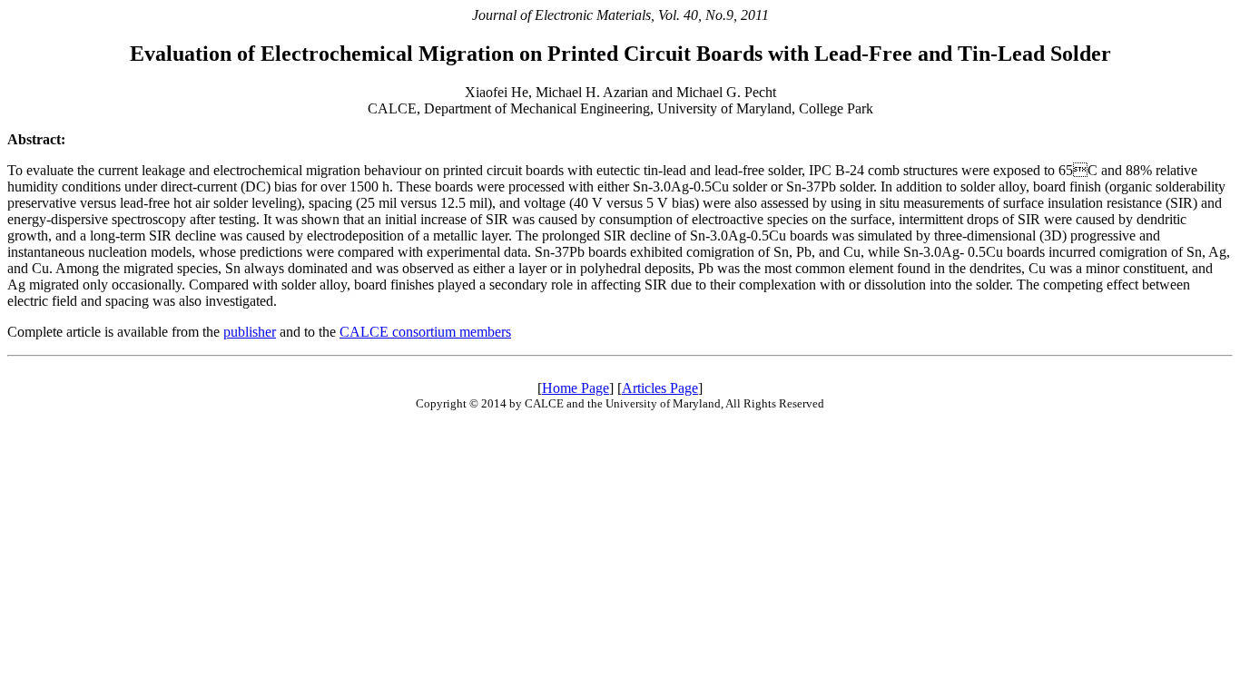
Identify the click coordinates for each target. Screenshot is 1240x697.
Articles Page (660, 388)
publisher (249, 331)
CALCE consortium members (425, 331)
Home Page (575, 388)
